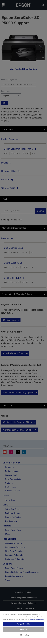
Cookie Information (37, 619)
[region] (23, 624)
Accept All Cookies (23, 624)
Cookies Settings (23, 635)
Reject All (23, 629)
